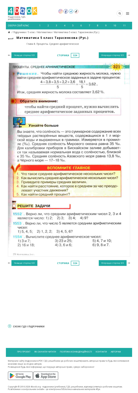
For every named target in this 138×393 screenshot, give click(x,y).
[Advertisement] (69, 294)
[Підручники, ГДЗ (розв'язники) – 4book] (9, 32)
